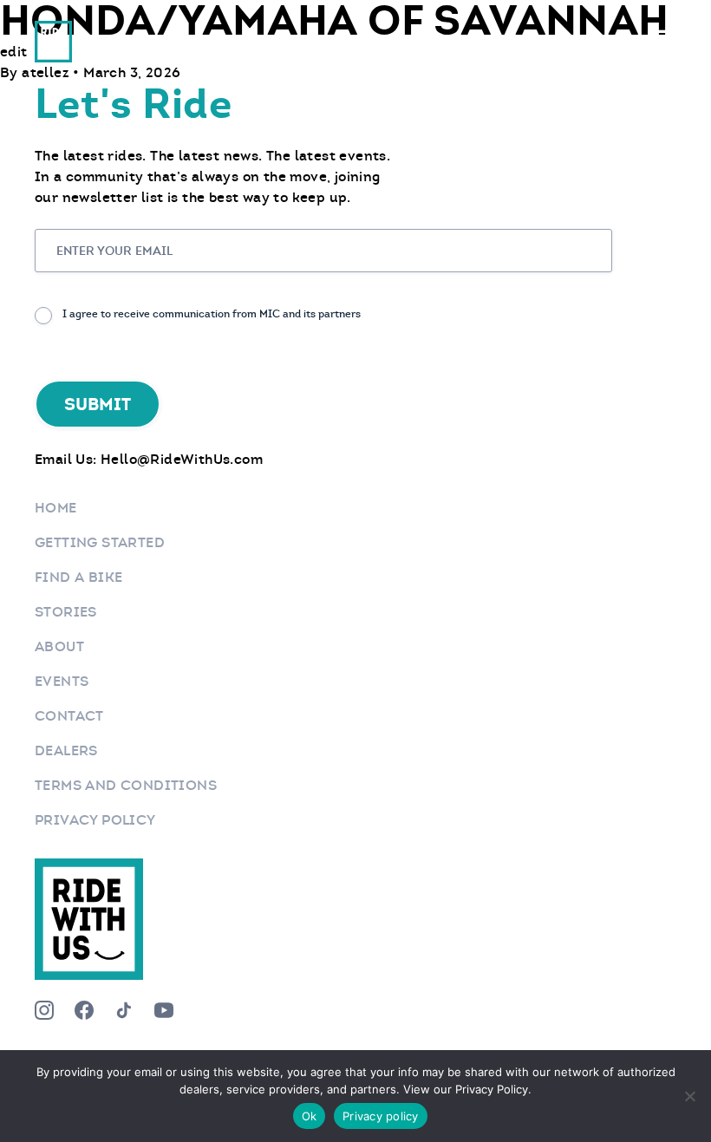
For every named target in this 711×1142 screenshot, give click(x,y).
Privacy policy (380, 1116)
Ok (309, 1116)
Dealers (66, 750)
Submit (97, 404)
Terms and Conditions (126, 785)
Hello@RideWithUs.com (182, 459)
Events (61, 681)
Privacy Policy (95, 820)
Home (56, 508)
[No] (689, 1096)
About (59, 646)
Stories (66, 612)
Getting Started (100, 542)
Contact (69, 716)
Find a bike (78, 577)
